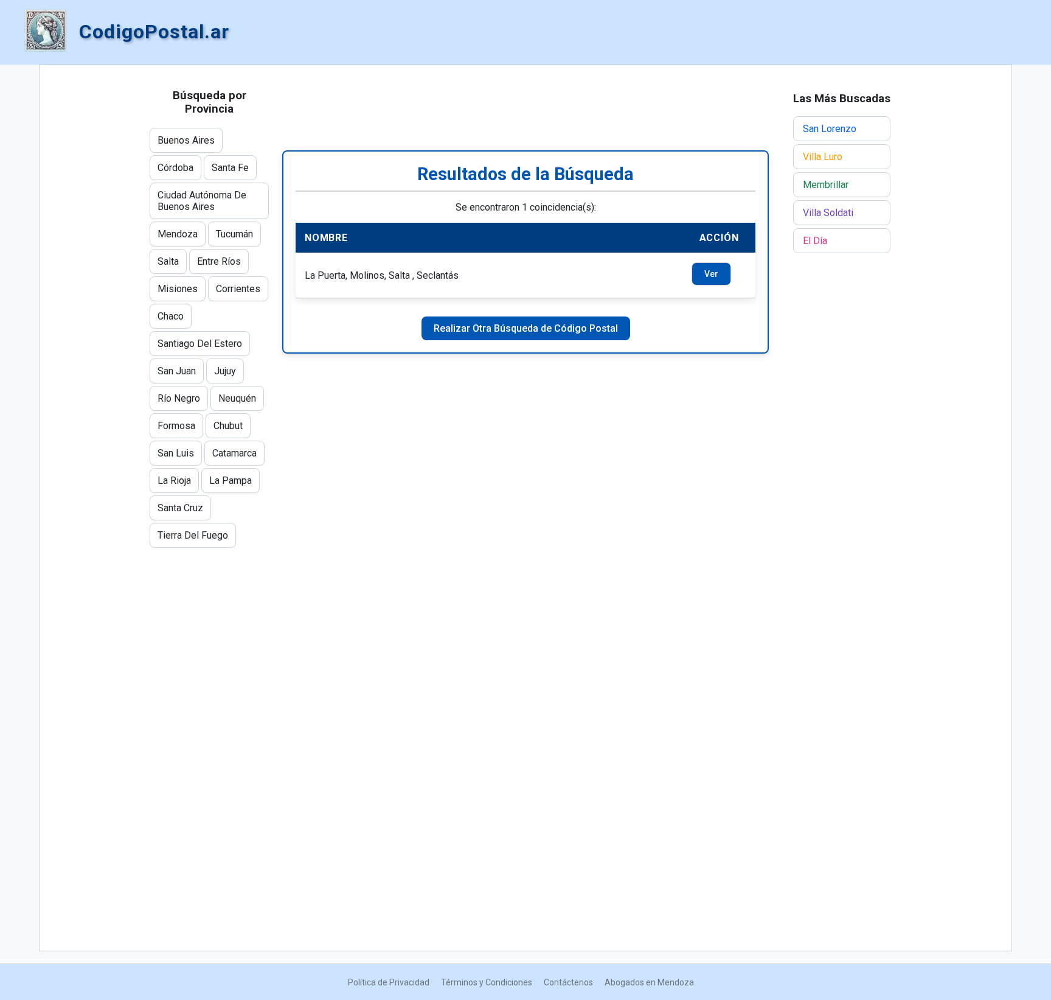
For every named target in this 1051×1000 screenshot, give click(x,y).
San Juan (177, 371)
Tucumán (234, 234)
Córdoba (175, 167)
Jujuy (225, 371)
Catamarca (234, 453)
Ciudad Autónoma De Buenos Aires (202, 200)
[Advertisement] (525, 107)
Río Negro (179, 398)
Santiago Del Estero (200, 343)
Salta (168, 261)
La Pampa (230, 480)
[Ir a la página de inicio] (45, 31)
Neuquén (237, 398)
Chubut (228, 426)
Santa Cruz (180, 508)
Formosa (176, 426)
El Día (815, 241)
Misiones (178, 289)
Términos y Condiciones (486, 982)
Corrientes (238, 289)
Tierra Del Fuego (193, 535)
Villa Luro (822, 157)
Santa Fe (230, 167)
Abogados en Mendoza (649, 982)
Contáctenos (568, 982)
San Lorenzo (829, 129)
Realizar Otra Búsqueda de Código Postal (526, 328)
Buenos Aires (186, 140)
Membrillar (825, 185)
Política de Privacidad (388, 982)
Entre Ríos (219, 261)
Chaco (171, 316)
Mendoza (178, 234)
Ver (711, 274)
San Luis (176, 453)
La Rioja (174, 480)
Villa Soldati (828, 213)
